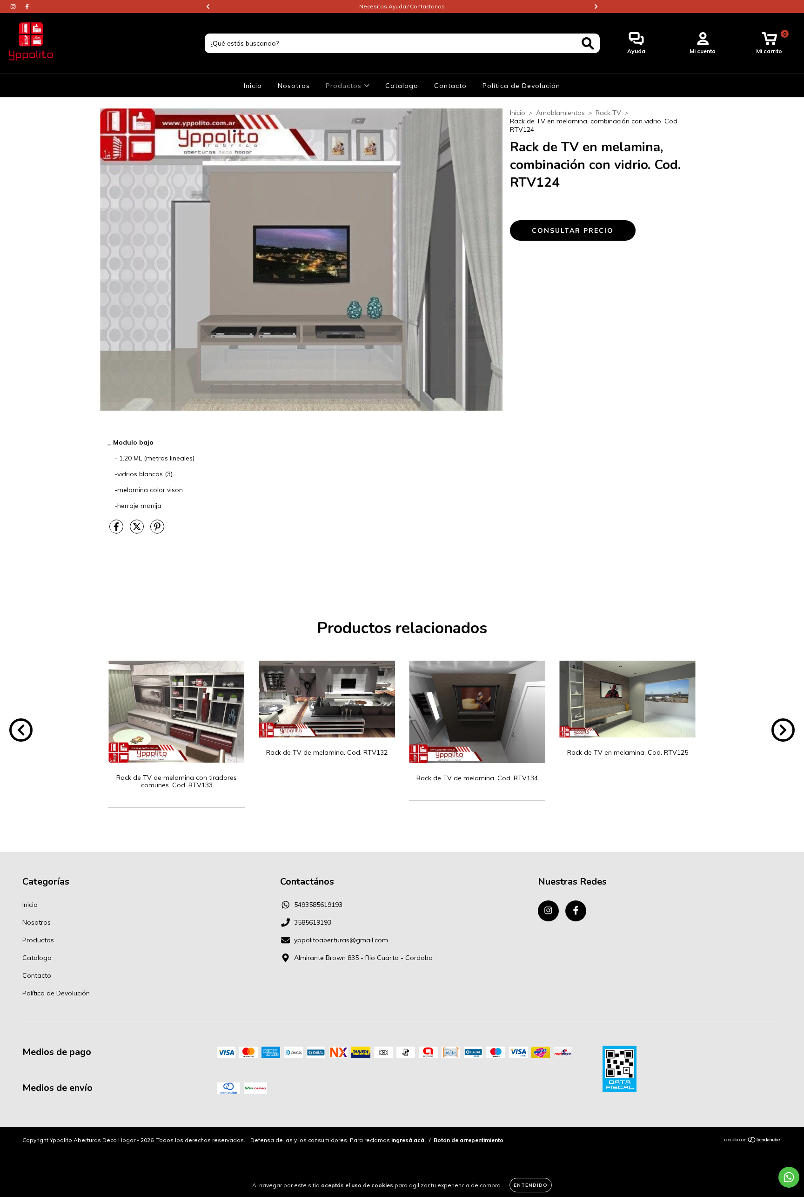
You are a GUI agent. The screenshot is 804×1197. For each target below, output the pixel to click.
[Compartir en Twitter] (138, 530)
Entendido (531, 1185)
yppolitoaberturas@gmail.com (341, 940)
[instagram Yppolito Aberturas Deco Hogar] (14, 6)
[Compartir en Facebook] (117, 530)
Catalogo (401, 85)
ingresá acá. (408, 1139)
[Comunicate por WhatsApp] (788, 1177)
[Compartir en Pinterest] (157, 530)
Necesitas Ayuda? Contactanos (402, 6)
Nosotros (294, 85)
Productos (345, 85)
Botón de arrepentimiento (468, 1139)
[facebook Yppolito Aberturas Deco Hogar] (27, 6)
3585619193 (312, 922)
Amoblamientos (560, 112)
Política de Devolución (521, 85)
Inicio (253, 85)
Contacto (450, 85)
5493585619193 (318, 904)
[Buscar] (588, 43)
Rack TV (608, 112)
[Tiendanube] (753, 1140)
